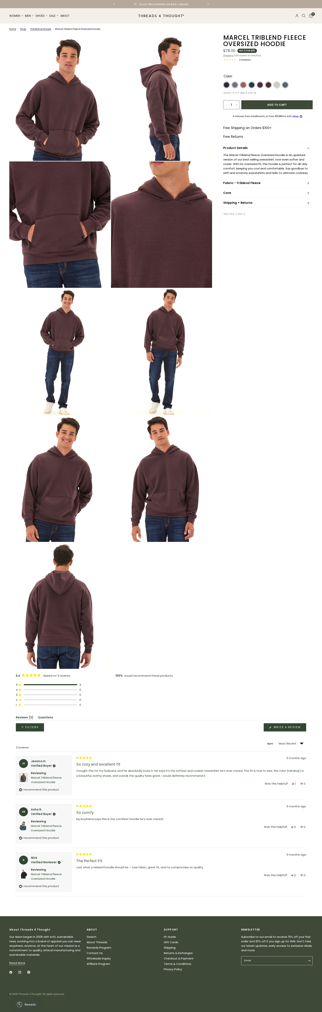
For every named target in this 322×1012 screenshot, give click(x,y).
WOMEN (14, 16)
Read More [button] (17, 962)
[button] (48, 685)
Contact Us (95, 953)
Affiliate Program (98, 964)
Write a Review (287, 728)
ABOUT (65, 16)
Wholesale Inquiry (99, 958)
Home (12, 29)
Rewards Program (99, 948)
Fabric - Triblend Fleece (242, 183)
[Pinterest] (31, 972)
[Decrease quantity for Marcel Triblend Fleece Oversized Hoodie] (226, 104)
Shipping (228, 55)
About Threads (97, 942)
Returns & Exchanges (178, 953)
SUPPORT (171, 929)
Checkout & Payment (179, 958)
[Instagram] (22, 972)
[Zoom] (102, 42)
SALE (52, 16)
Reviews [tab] (24, 718)
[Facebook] (13, 972)
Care (227, 193)
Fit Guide (170, 937)
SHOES (40, 16)
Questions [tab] (45, 718)
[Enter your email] (309, 960)
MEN (28, 16)
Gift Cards (171, 942)
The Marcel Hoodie (40, 29)
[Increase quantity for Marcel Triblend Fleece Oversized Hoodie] (236, 104)
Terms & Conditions (177, 964)
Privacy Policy (173, 969)
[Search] (303, 15)
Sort (270, 743)
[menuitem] (16, 16)
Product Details (235, 148)
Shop (23, 29)
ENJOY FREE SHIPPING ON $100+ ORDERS (164, 4)
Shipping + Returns (238, 203)
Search (91, 937)
